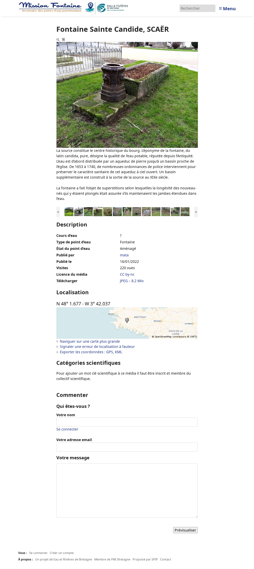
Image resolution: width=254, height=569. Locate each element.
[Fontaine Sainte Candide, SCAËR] (98, 211)
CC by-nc (127, 274)
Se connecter (67, 429)
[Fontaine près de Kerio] (88, 211)
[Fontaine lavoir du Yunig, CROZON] (117, 211)
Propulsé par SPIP (145, 559)
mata (124, 254)
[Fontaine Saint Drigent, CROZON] (137, 211)
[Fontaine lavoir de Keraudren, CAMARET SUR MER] (185, 211)
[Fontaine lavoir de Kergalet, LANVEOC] (175, 211)
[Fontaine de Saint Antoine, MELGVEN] (107, 211)
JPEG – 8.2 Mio (132, 280)
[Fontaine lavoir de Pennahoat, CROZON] (166, 211)
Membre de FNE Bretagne (112, 559)
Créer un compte (62, 553)
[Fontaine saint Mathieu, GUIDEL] (69, 211)
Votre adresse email (74, 439)
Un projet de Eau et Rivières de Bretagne (63, 559)
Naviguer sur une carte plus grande (90, 341)
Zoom (58, 40)
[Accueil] (74, 7)
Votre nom (65, 414)
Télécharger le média (64, 40)
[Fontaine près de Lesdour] (78, 211)
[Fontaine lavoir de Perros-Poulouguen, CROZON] (156, 211)
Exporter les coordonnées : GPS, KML (91, 351)
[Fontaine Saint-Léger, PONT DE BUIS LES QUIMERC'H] (127, 211)
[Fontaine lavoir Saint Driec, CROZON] (146, 211)
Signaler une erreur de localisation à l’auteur (97, 346)
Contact (165, 559)
